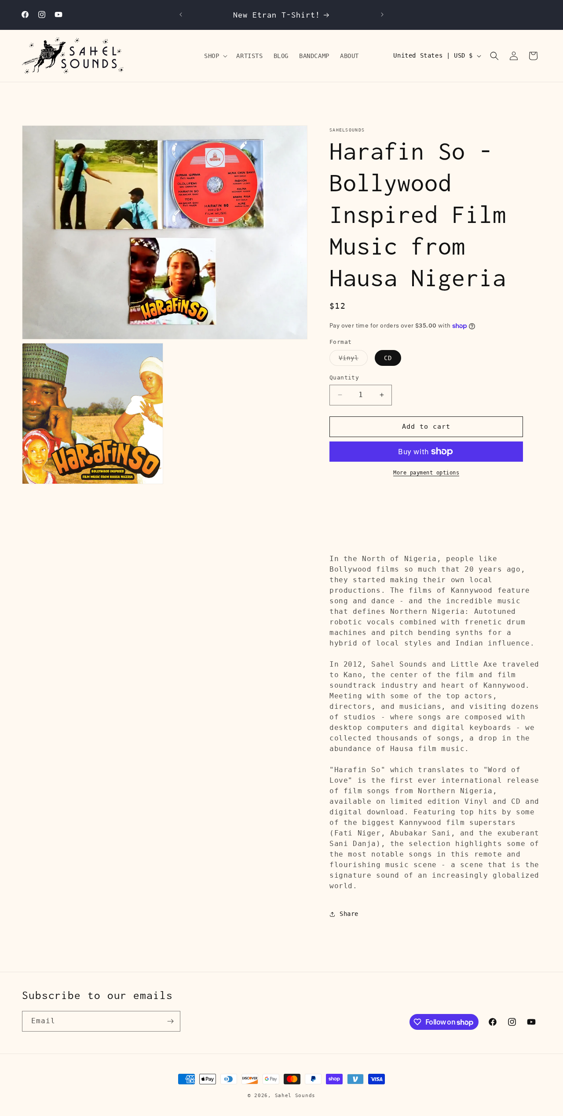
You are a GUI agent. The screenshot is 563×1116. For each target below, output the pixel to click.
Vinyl (353, 360)
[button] (215, 56)
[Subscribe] (170, 1021)
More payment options (426, 473)
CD (388, 357)
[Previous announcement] (180, 14)
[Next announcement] (382, 14)
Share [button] (349, 913)
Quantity (344, 377)
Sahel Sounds (295, 1095)
